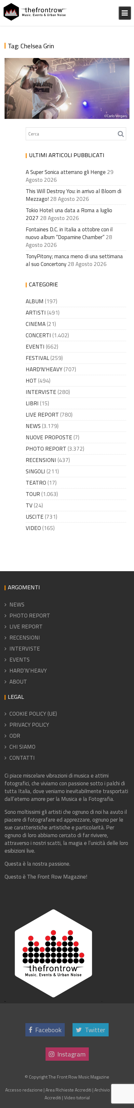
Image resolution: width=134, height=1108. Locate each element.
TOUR (33, 494)
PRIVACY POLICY (29, 725)
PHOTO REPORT (46, 448)
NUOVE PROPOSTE (49, 437)
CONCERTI (38, 335)
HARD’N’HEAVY (28, 670)
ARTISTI (36, 312)
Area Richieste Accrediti (68, 1089)
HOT (31, 380)
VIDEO (33, 528)
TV (29, 505)
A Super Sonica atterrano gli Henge (66, 172)
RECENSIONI (41, 460)
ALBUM (35, 301)
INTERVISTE (41, 392)
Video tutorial (77, 1097)
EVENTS (19, 659)
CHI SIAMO (22, 747)
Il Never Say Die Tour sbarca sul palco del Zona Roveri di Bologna (64, 99)
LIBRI (32, 403)
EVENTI (35, 346)
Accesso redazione (24, 1089)
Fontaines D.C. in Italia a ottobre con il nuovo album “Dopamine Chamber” (69, 233)
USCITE (35, 517)
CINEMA (36, 324)
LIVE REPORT (42, 414)
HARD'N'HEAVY (44, 369)
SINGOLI (35, 471)
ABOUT (18, 681)
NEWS (33, 426)
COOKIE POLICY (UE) (33, 714)
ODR (14, 736)
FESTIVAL (37, 358)
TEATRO (36, 483)
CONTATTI (22, 758)
